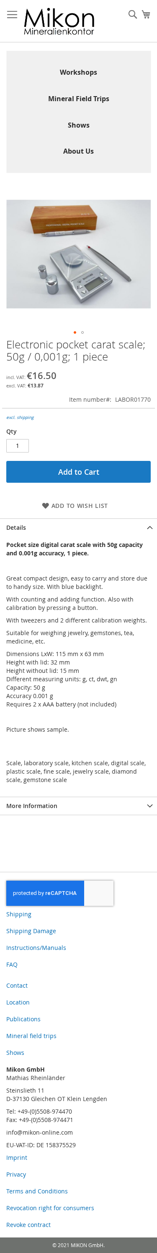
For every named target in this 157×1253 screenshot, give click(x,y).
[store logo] (59, 21)
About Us (78, 151)
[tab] (78, 527)
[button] (75, 332)
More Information (31, 806)
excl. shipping (19, 417)
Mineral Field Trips (78, 98)
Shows (79, 125)
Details (16, 527)
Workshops (78, 72)
